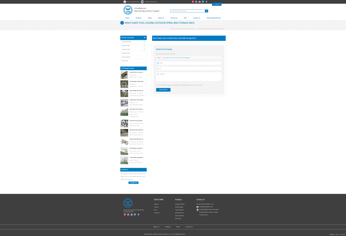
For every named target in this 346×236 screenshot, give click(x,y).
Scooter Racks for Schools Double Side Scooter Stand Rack (137, 72)
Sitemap (332, 234)
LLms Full (342, 234)
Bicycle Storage (126, 45)
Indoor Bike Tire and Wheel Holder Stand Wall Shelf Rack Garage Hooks (137, 120)
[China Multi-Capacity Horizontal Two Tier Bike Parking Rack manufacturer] (124, 151)
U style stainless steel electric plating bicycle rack (137, 157)
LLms (336, 234)
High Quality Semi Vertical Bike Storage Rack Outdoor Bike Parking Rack (137, 129)
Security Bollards (126, 57)
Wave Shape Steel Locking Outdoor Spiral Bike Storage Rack (176, 57)
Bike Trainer (125, 61)
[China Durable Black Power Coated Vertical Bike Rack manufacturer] (124, 102)
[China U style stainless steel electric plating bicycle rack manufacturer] (124, 160)
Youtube (199, 1)
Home (127, 18)
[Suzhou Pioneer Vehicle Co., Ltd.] (127, 10)
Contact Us (196, 18)
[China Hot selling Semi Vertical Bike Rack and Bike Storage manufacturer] (124, 84)
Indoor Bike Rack (126, 49)
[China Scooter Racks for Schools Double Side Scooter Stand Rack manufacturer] (124, 75)
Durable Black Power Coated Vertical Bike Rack (137, 99)
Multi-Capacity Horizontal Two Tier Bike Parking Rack (137, 148)
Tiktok (206, 1)
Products (138, 18)
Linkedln (203, 1)
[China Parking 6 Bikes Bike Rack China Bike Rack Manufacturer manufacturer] (124, 141)
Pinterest (193, 1)
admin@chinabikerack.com (151, 1)
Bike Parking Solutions (214, 18)
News (150, 18)
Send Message (163, 89)
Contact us (133, 183)
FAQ (185, 18)
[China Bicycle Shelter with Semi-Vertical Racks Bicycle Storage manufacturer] (124, 93)
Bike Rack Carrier (126, 53)
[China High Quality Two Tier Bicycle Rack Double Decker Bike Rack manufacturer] (124, 111)
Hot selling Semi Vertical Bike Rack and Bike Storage (137, 81)
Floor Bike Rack (191, 28)
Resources (174, 18)
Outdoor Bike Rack (182, 28)
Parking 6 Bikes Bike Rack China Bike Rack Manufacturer (137, 139)
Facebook (196, 1)
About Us (161, 18)
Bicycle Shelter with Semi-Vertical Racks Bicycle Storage (137, 90)
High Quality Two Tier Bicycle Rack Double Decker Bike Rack (137, 109)
